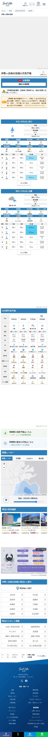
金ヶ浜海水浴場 (35, 646)
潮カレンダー (12, 696)
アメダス (35, 696)
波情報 (12, 714)
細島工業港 (35, 636)
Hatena (30, 735)
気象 (10, 10)
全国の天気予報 (20, 10)
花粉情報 (35, 693)
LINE (42, 735)
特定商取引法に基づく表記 (35, 723)
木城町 (35, 609)
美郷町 (12, 604)
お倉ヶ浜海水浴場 (12, 627)
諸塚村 (12, 609)
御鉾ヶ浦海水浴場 (12, 636)
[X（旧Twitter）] (22, 681)
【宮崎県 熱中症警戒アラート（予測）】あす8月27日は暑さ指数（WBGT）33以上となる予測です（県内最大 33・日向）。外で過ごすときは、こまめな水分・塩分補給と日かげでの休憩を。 (24, 102)
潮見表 (12, 693)
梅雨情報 (35, 690)
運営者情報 (35, 714)
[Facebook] (26, 681)
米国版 (36, 727)
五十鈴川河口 (12, 646)
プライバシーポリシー (36, 720)
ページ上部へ (42, 656)
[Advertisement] (24, 44)
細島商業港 (35, 627)
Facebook (6, 735)
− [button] (4, 467)
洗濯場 (35, 631)
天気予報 (12, 699)
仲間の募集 (12, 723)
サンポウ (12, 631)
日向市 (12, 595)
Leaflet (21, 495)
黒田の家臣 (12, 641)
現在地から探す (26, 588)
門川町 (35, 595)
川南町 (35, 604)
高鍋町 (12, 614)
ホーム (3, 10)
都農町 (35, 600)
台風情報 (12, 702)
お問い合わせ (36, 711)
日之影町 (35, 614)
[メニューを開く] (44, 4)
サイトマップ (36, 717)
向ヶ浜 (35, 641)
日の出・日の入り (35, 699)
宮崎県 (30, 10)
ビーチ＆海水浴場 (12, 717)
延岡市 (12, 600)
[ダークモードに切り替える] (32, 4)
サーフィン (12, 711)
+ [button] (4, 463)
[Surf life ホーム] (7, 4)
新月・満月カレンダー (35, 702)
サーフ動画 (12, 720)
